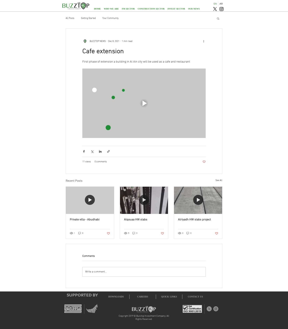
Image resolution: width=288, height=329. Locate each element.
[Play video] (144, 103)
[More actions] (204, 41)
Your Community (110, 18)
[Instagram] (221, 9)
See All (219, 180)
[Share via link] (108, 151)
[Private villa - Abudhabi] (90, 200)
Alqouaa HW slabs (135, 219)
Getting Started (88, 18)
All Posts (70, 18)
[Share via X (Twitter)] (92, 151)
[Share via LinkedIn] (100, 151)
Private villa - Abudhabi (85, 219)
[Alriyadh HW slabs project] (198, 200)
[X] (215, 9)
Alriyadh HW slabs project (194, 219)
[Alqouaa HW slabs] (144, 200)
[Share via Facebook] (84, 151)
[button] (218, 18)
